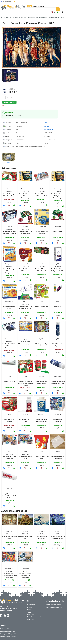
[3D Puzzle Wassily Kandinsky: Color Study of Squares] (4, 586)
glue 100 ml (57, 306)
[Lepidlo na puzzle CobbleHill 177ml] (36, 431)
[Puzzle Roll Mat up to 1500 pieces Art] (20, 280)
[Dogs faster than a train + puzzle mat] (4, 468)
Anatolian (41, 264)
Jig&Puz (57, 264)
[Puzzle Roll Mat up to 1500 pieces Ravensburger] (52, 206)
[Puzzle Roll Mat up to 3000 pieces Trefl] (36, 205)
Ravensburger (25, 189)
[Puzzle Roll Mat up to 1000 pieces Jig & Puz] (20, 318)
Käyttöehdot (30, 614)
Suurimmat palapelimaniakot (54, 607)
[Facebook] (1, 616)
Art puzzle (25, 226)
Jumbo (9, 189)
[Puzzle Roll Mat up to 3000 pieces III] (36, 280)
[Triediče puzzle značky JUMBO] (4, 431)
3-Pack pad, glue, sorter (25, 344)
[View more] (9, 180)
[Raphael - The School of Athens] (4, 548)
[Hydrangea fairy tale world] (20, 468)
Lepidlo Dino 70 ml (9, 381)
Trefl (41, 189)
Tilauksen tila (31, 604)
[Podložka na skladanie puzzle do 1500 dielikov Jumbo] (20, 394)
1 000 (45, 122)
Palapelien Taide (33, 17)
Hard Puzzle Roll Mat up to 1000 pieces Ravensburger (9, 346)
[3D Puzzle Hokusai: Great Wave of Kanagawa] (20, 586)
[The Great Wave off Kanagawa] (36, 548)
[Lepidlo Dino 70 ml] (4, 393)
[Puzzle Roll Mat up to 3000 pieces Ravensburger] (20, 206)
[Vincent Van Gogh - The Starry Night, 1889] (52, 548)
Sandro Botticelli (48, 129)
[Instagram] (8, 616)
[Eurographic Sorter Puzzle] (4, 318)
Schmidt (9, 226)
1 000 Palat (15, 17)
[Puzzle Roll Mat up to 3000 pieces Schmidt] (4, 243)
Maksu (29, 609)
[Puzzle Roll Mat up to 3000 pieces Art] (20, 243)
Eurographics (9, 264)
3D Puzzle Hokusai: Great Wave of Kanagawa (25, 575)
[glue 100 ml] (52, 318)
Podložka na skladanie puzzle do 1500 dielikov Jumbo (25, 383)
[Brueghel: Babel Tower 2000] (20, 548)
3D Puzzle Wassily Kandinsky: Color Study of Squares (9, 575)
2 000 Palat (9, 534)
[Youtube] (5, 616)
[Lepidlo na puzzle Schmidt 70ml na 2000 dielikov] (4, 506)
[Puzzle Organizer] (52, 243)
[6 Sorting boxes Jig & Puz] (36, 355)
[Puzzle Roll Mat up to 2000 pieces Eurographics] (4, 281)
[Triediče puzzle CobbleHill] (52, 431)
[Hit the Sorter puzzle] (36, 318)
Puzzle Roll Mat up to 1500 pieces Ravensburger (57, 196)
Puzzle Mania (5, 17)
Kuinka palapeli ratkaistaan (8, 636)
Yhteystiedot (30, 619)
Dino (9, 376)
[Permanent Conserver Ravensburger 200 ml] (52, 393)
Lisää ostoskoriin (9, 102)
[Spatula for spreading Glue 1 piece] (52, 468)
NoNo (57, 301)
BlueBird (23, 17)
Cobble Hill (41, 414)
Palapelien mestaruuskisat (34, 617)
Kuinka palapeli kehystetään (8, 634)
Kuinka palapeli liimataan (7, 631)
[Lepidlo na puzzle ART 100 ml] (20, 431)
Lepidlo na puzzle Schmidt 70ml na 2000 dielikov (9, 496)
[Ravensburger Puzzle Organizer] (36, 243)
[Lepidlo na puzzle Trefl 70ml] (36, 468)
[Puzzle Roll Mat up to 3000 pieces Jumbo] (4, 205)
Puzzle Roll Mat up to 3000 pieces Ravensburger (25, 196)
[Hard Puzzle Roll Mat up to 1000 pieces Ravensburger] (4, 356)
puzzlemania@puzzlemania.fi (8, 608)
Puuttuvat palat (4, 629)
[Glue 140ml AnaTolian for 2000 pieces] (36, 393)
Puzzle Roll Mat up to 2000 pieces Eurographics (9, 271)
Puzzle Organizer (58, 231)
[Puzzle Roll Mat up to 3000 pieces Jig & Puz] (52, 280)
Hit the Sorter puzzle (41, 306)
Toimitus (29, 607)
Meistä (29, 612)
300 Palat (9, 571)
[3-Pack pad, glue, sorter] (20, 355)
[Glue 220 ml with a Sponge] (52, 355)
